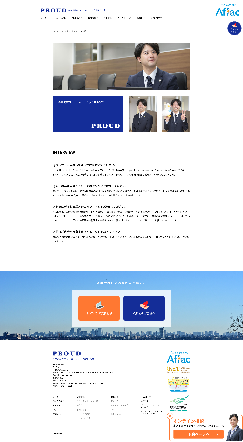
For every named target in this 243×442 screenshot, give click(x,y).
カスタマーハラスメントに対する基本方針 (151, 412)
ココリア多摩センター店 (87, 401)
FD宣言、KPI (146, 396)
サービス (45, 17)
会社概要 (92, 17)
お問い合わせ (157, 17)
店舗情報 (76, 17)
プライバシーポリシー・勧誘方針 (150, 406)
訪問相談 (141, 17)
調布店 (80, 405)
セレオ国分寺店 (83, 418)
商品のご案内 (60, 17)
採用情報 (108, 17)
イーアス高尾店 (83, 413)
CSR (112, 409)
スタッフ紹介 (70, 31)
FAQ (54, 409)
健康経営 (144, 401)
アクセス (114, 401)
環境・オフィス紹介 (119, 405)
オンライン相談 (124, 17)
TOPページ (57, 31)
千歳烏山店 (81, 409)
